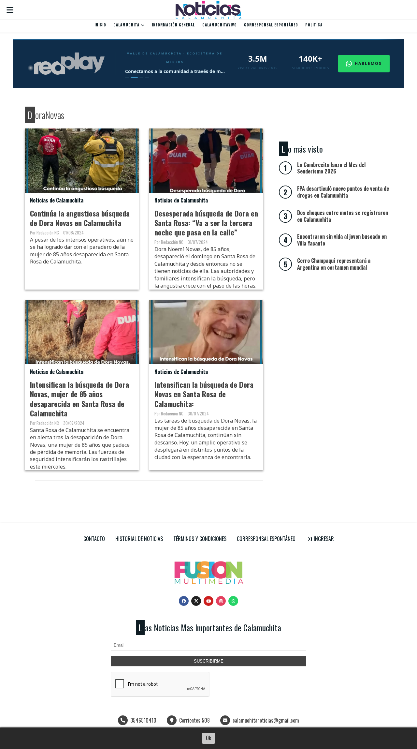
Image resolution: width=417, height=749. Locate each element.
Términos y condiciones (199, 539)
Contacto (94, 539)
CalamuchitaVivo (219, 24)
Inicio (100, 24)
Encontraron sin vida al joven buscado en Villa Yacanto (342, 239)
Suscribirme (208, 661)
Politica (314, 24)
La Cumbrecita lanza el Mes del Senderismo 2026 (331, 168)
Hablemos (368, 63)
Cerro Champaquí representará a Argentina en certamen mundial (333, 264)
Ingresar (323, 539)
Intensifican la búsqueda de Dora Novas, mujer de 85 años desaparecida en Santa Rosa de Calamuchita (79, 398)
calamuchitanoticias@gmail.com (266, 720)
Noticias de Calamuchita (56, 200)
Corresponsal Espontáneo (271, 24)
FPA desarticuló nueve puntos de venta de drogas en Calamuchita (343, 192)
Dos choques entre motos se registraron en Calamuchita (342, 216)
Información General (173, 24)
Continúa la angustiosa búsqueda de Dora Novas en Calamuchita (80, 218)
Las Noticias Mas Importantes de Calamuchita (209, 628)
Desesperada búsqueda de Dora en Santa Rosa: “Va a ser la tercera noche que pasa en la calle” (206, 222)
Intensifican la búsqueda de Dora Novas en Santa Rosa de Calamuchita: (203, 394)
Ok (208, 738)
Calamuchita (127, 24)
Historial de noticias (139, 539)
